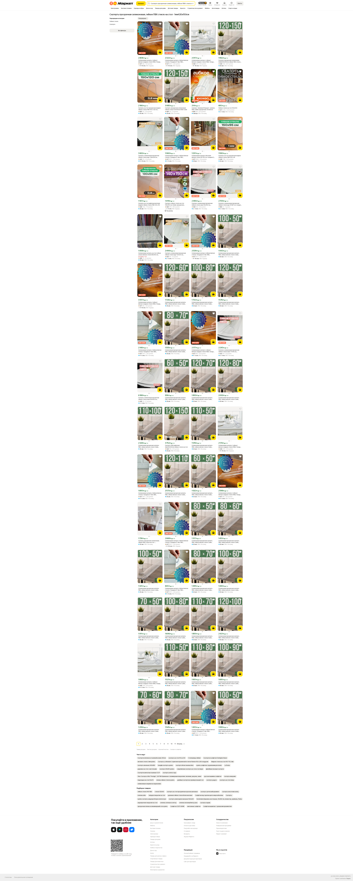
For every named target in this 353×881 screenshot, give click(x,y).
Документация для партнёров (193, 859)
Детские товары (155, 867)
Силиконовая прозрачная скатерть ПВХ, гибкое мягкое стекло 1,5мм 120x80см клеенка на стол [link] (228, 398)
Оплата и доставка (189, 825)
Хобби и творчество (156, 847)
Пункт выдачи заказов (223, 831)
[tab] (115, 8)
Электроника (154, 834)
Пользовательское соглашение (23, 877)
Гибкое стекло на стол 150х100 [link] (227, 108)
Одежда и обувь (155, 836)
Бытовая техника (155, 828)
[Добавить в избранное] (160, 23)
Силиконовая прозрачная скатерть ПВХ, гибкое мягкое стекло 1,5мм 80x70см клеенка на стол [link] (175, 351)
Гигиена (152, 831)
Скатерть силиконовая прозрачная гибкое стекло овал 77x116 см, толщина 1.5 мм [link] (228, 351)
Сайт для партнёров (190, 861)
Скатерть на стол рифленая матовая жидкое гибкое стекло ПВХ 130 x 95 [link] (149, 204)
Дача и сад (153, 850)
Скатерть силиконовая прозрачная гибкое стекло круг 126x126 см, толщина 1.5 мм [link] (148, 156)
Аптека (152, 842)
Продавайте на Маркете (191, 856)
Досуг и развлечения (156, 823)
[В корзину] (160, 52)
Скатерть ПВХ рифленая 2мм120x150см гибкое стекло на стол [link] (176, 446)
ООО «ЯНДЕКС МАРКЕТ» (343, 876)
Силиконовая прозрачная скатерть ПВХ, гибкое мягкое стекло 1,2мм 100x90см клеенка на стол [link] (228, 682)
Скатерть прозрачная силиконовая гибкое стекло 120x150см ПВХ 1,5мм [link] (176, 108)
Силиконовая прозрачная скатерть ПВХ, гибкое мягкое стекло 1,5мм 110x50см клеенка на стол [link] (202, 446)
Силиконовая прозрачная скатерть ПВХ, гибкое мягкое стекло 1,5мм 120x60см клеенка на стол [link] (175, 303)
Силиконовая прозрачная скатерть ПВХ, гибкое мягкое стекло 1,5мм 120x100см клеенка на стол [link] (228, 637)
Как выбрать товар (189, 823)
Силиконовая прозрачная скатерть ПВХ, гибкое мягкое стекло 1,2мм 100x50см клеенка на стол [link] (148, 589)
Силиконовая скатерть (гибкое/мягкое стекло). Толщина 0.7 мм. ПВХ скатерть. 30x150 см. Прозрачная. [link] (176, 589)
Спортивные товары (156, 858)
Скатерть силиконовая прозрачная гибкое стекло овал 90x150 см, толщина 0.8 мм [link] (202, 204)
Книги (152, 853)
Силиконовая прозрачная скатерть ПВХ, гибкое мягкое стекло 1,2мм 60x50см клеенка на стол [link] (175, 398)
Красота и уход (154, 845)
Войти (240, 3)
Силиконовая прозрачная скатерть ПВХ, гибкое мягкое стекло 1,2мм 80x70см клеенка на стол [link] (202, 589)
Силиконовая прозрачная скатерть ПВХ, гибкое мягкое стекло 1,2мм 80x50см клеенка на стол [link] (202, 541)
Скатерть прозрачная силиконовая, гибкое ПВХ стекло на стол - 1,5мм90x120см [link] (148, 541)
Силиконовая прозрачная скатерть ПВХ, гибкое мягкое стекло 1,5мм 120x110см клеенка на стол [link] (175, 494)
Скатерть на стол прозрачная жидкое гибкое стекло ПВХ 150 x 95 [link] (229, 156)
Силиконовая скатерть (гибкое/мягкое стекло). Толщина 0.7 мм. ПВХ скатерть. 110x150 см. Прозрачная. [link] (149, 351)
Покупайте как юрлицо (191, 828)
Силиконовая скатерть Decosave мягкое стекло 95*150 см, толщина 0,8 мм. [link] (203, 156)
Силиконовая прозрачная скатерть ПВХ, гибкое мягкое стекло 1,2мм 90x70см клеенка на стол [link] (175, 730)
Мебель (152, 825)
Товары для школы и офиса (158, 856)
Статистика (8, 877)
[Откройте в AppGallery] (125, 831)
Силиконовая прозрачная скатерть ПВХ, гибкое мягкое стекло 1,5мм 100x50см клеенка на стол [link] (228, 254)
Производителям (221, 828)
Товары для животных (156, 861)
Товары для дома (155, 839)
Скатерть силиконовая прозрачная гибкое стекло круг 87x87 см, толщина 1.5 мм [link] (229, 204)
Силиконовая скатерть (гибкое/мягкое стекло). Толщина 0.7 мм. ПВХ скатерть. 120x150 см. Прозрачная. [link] (176, 61)
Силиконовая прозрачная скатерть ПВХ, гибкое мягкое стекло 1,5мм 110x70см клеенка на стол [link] (202, 637)
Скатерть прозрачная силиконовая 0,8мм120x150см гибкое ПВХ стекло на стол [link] (229, 61)
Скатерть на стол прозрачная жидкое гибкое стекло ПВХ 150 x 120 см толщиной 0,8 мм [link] (149, 108)
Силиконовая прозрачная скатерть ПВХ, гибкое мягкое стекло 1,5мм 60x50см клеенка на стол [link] (202, 494)
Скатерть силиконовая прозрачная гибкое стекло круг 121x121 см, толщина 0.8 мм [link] (175, 254)
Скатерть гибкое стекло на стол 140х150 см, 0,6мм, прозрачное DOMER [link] (174, 204)
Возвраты (187, 834)
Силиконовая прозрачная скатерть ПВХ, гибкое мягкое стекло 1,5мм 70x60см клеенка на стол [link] (148, 730)
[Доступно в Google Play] (119, 831)
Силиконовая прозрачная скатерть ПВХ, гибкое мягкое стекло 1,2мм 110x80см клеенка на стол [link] (202, 682)
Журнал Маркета (189, 836)
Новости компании (222, 823)
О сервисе (187, 831)
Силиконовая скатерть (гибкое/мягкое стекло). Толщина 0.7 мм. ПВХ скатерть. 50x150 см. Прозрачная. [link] (176, 156)
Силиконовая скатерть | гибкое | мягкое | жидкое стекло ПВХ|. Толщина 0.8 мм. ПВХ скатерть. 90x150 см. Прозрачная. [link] (203, 351)
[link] (152, 757)
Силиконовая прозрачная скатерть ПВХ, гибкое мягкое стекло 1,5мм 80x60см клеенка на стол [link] (228, 541)
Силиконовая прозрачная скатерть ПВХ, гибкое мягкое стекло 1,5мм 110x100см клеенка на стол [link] (148, 446)
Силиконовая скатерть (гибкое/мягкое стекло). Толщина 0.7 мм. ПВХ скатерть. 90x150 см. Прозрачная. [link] (149, 494)
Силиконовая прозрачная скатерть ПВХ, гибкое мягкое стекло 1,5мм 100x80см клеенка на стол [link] (202, 303)
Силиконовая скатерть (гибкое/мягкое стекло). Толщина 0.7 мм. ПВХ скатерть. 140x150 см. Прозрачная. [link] (176, 541)
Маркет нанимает (221, 834)
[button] (142, 18)
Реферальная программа (223, 825)
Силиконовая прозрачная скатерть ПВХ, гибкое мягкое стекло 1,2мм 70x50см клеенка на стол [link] (148, 637)
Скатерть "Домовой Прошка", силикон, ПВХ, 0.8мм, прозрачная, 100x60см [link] (203, 108)
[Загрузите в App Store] (113, 831)
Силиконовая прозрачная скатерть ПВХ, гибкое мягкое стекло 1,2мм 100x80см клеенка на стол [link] (175, 637)
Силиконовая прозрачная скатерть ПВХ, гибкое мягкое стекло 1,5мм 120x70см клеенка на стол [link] (202, 398)
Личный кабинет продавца (192, 853)
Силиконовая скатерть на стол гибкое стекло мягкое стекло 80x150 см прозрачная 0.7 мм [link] (149, 254)
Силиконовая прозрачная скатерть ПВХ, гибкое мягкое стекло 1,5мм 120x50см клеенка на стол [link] (228, 303)
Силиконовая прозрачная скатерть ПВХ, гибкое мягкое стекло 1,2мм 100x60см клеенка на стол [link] (228, 589)
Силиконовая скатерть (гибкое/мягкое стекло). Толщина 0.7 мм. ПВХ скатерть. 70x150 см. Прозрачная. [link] (203, 730)
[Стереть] (193, 3)
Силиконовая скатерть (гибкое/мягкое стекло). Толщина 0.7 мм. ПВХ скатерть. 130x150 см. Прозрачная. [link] (203, 254)
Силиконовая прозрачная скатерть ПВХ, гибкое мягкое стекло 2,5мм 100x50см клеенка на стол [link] (228, 730)
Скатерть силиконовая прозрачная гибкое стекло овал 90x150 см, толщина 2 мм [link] (148, 398)
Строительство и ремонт (157, 864)
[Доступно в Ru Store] (131, 831)
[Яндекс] (348, 878)
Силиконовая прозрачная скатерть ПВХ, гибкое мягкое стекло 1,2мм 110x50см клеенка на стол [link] (175, 682)
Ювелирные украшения (157, 870)
